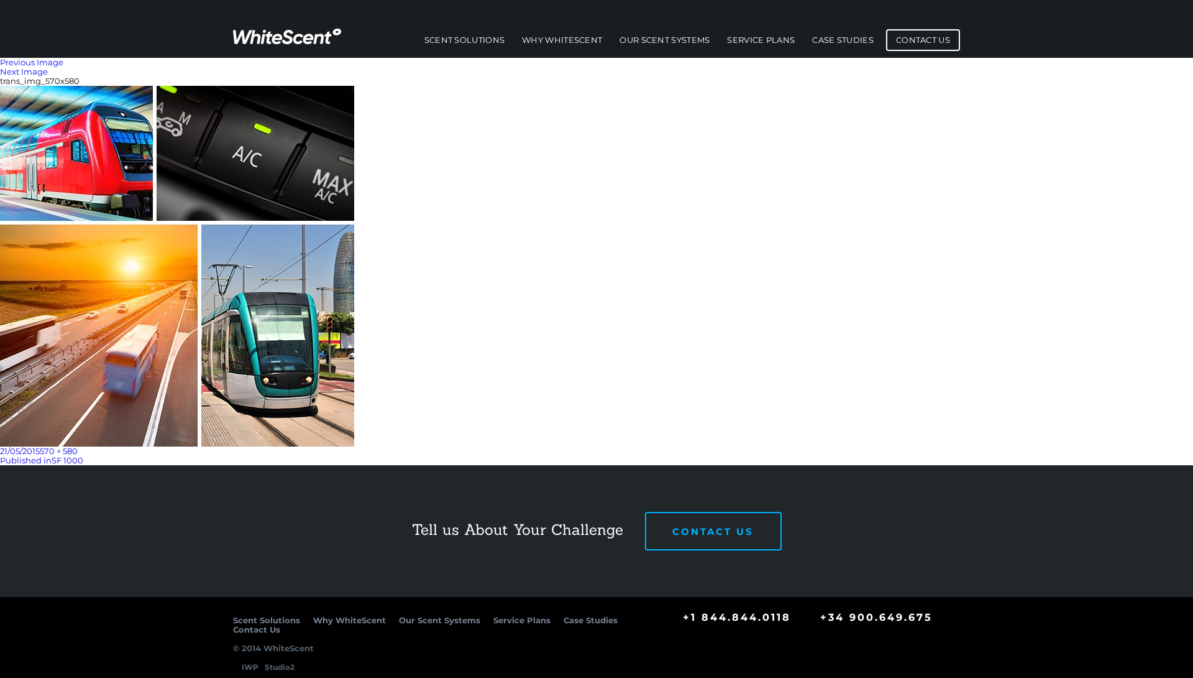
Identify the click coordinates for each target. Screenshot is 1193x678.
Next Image (24, 72)
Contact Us (923, 40)
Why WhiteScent (562, 40)
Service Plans (761, 40)
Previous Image (31, 62)
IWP (250, 667)
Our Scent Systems (664, 40)
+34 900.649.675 (876, 617)
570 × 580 (59, 451)
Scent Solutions (464, 40)
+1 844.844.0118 (737, 617)
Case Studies (843, 40)
